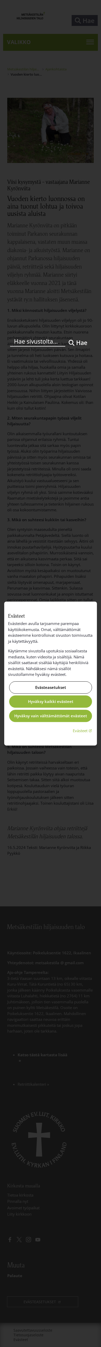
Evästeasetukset (50, 687)
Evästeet (83, 730)
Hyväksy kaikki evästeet (50, 701)
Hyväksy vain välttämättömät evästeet (50, 715)
